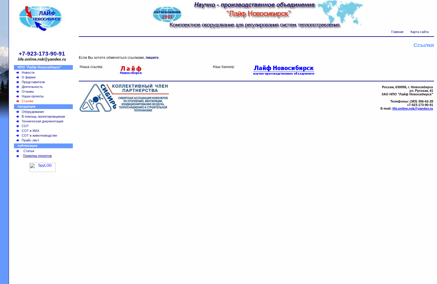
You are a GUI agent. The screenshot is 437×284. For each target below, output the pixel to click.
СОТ (25, 126)
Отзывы (28, 91)
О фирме (29, 77)
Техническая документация (42, 121)
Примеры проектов (37, 155)
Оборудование (33, 111)
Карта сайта (420, 32)
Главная (397, 32)
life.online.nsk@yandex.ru (412, 108)
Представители (33, 82)
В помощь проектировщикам (43, 116)
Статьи (28, 151)
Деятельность (32, 87)
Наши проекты (33, 96)
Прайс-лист (30, 140)
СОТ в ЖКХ (30, 130)
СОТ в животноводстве (39, 135)
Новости (28, 72)
